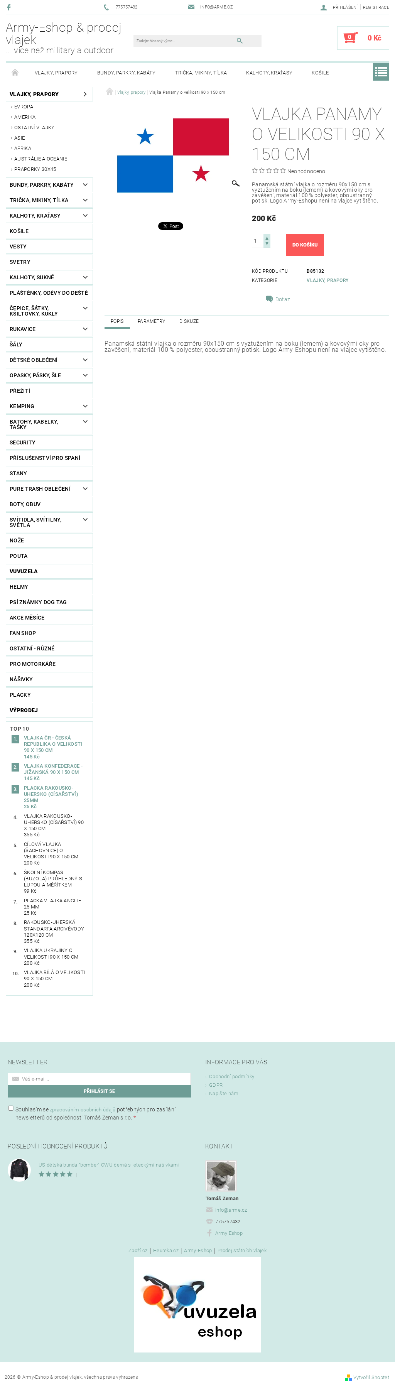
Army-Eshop (198, 1250)
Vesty (18, 246)
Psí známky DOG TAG (38, 602)
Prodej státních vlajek (242, 1250)
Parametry (151, 321)
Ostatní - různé (32, 648)
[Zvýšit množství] (266, 237)
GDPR (216, 1085)
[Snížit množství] (266, 244)
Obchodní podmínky (231, 1076)
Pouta (19, 556)
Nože (17, 540)
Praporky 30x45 (35, 169)
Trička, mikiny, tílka (201, 73)
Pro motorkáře (33, 664)
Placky (20, 695)
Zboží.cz (138, 1250)
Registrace (376, 7)
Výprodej (24, 710)
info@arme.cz (231, 1210)
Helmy (19, 587)
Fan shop (23, 633)
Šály (16, 344)
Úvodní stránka (15, 73)
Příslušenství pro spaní (45, 458)
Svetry (20, 262)
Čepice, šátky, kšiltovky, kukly (34, 311)
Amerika (24, 117)
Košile (320, 73)
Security (23, 442)
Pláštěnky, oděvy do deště (49, 293)
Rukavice (23, 329)
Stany (18, 473)
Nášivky (21, 679)
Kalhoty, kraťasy (269, 73)
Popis (117, 321)
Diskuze (189, 321)
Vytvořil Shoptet (371, 1377)
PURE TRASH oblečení (40, 489)
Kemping (22, 406)
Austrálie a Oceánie (40, 159)
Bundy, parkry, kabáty (126, 73)
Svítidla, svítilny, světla (35, 522)
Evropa (23, 107)
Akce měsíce (27, 618)
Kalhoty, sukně (32, 277)
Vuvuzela (24, 571)
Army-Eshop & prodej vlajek (64, 37)
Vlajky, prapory (56, 73)
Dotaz (282, 299)
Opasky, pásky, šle (35, 375)
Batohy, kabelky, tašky (34, 424)
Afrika (22, 148)
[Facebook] (10, 7)
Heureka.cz (166, 1250)
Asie (19, 138)
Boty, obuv (25, 504)
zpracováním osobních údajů (82, 1110)
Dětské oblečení (34, 360)
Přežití (20, 391)
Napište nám (224, 1093)
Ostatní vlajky (34, 127)
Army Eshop (229, 1233)
